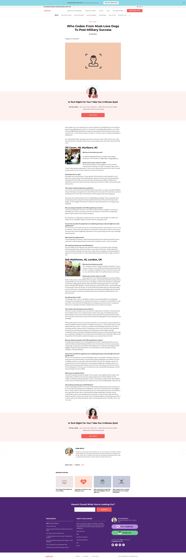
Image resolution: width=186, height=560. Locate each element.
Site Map (77, 556)
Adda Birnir (94, 34)
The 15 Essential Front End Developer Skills (56, 544)
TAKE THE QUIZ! (93, 115)
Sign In (140, 6)
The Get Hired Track (51, 526)
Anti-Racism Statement (82, 537)
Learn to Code (112, 15)
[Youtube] (127, 545)
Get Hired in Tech (122, 15)
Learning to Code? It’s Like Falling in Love (83, 490)
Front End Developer (79, 15)
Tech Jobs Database (118, 10)
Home (90, 21)
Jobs (78, 542)
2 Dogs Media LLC (113, 158)
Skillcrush (47, 11)
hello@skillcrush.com (117, 541)
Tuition (101, 10)
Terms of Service (95, 556)
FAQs (121, 539)
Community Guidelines (82, 540)
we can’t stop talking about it (73, 129)
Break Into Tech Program (74, 10)
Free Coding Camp (134, 10)
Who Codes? (107, 129)
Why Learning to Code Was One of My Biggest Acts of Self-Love (102, 491)
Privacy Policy (85, 556)
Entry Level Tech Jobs (66, 15)
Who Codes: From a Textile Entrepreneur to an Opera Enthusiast (121, 491)
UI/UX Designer (102, 15)
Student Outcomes (90, 10)
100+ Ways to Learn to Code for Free (55, 533)
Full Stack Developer (91, 15)
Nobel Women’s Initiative (97, 198)
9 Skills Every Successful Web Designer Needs (57, 547)
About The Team (80, 531)
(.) (68, 465)
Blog (108, 10)
